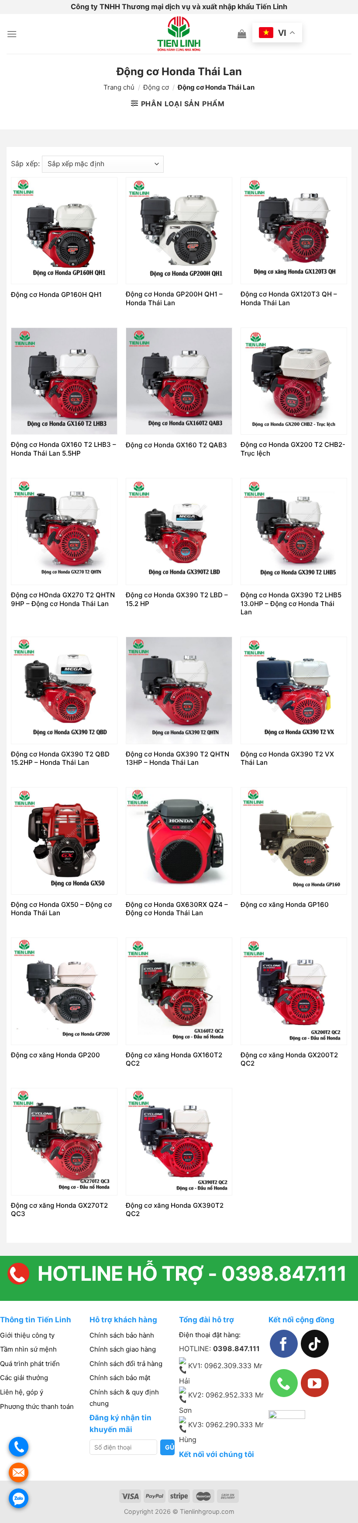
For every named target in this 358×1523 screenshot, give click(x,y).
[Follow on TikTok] (315, 1344)
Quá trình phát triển (30, 1363)
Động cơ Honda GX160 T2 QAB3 (176, 445)
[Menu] (12, 34)
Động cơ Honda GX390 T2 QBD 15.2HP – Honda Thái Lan (60, 758)
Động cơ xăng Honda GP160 (285, 904)
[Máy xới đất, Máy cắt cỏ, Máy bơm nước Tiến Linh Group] (179, 34)
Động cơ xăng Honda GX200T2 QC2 (289, 1059)
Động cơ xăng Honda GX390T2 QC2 (175, 1209)
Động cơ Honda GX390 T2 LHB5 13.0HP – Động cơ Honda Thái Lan (291, 603)
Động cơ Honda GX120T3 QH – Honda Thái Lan (289, 298)
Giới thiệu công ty (27, 1335)
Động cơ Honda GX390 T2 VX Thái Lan (287, 758)
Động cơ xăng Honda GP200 (55, 1055)
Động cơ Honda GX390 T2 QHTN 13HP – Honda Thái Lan (177, 758)
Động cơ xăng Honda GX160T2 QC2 (174, 1059)
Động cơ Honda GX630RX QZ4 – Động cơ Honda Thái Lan (177, 908)
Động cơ (156, 87)
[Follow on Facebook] (284, 1344)
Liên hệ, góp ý (21, 1392)
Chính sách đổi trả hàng (126, 1363)
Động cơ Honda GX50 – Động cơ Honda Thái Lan (61, 908)
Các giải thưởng (24, 1377)
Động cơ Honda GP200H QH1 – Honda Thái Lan (174, 298)
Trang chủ (118, 87)
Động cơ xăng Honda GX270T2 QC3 (59, 1209)
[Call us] (284, 1383)
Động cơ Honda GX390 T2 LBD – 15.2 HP (177, 599)
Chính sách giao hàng (123, 1349)
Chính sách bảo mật (120, 1377)
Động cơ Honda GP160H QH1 (56, 294)
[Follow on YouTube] (315, 1383)
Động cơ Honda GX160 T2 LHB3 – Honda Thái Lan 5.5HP (63, 448)
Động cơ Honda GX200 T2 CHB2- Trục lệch (293, 448)
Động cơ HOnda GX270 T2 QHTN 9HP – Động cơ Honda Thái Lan (63, 599)
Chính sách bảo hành (122, 1335)
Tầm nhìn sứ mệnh (28, 1349)
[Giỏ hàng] (242, 33)
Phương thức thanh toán (37, 1406)
